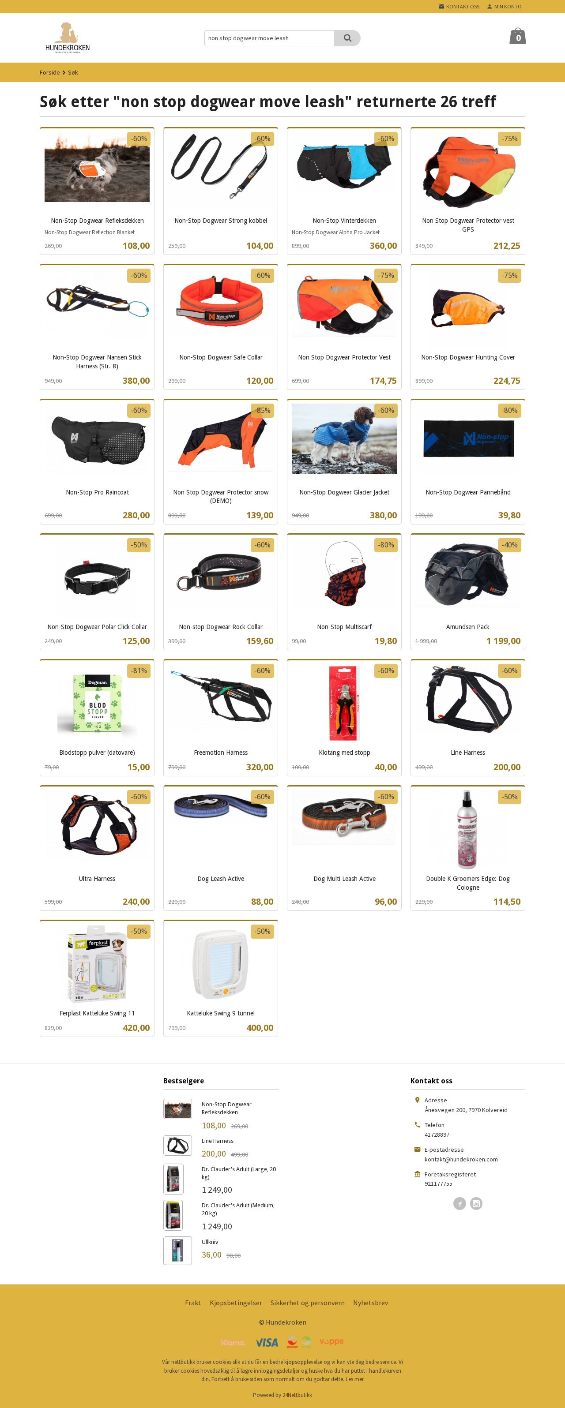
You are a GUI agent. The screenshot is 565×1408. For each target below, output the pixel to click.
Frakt (193, 1302)
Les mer (355, 1379)
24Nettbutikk (297, 1395)
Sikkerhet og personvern (308, 1302)
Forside (50, 72)
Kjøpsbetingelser (236, 1302)
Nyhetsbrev (370, 1302)
